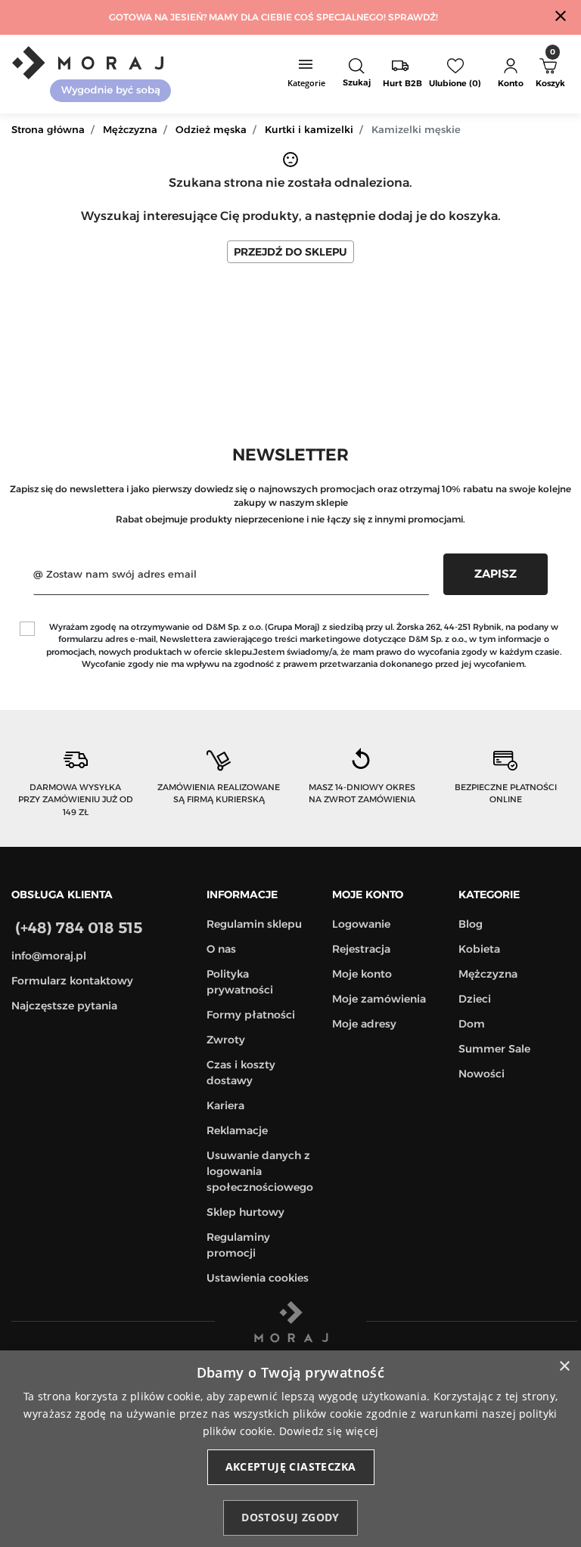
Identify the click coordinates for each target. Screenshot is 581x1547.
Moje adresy (364, 1024)
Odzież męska (211, 129)
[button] (356, 74)
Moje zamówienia (379, 999)
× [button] (564, 1366)
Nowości (481, 1073)
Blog (470, 924)
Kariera (225, 1105)
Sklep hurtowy (245, 1212)
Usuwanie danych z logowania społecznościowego (260, 1171)
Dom (471, 1024)
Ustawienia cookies (258, 1278)
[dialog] (290, 1448)
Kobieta (479, 949)
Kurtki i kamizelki (309, 129)
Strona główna (48, 129)
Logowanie (361, 924)
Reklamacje (237, 1130)
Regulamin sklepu (254, 924)
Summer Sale (494, 1049)
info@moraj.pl (48, 956)
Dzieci (474, 999)
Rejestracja (361, 949)
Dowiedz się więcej (328, 1431)
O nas (221, 949)
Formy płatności (251, 1015)
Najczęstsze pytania (64, 1005)
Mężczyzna (130, 129)
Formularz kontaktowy (72, 980)
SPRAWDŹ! (413, 17)
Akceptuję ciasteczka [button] (290, 1466)
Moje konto (362, 974)
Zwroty (226, 1039)
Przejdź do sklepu (290, 252)
